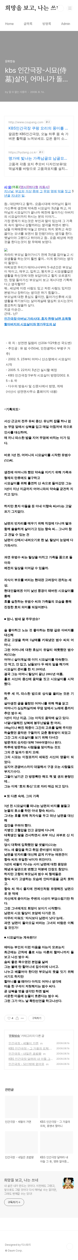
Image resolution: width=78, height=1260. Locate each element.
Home (9, 24)
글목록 (28, 24)
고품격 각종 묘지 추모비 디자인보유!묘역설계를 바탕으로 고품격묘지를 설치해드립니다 (38, 166)
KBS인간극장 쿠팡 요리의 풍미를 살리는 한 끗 (39, 128)
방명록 (46, 24)
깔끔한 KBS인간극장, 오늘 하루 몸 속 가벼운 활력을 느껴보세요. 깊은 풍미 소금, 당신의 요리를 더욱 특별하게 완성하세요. (39, 136)
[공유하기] (17, 1018)
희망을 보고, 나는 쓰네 (33, 8)
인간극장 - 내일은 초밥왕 (25, 1053)
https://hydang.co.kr (23, 152)
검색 (60, 8)
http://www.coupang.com (26, 122)
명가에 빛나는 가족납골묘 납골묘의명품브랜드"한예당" (38, 158)
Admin (65, 24)
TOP (69, 1246)
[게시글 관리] (22, 1018)
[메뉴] (70, 8)
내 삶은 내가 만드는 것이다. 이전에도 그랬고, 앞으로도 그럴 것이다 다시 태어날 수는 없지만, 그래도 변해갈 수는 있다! (30, 1189)
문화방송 (14, 1035)
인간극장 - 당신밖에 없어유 (26, 1064)
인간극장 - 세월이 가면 (23, 1043)
